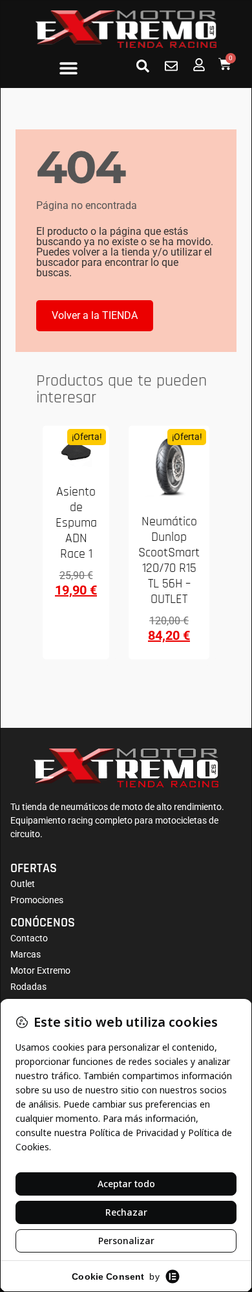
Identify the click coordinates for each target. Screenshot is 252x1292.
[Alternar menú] (68, 68)
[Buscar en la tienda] (142, 66)
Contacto (29, 938)
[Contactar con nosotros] (171, 66)
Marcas (25, 954)
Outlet (22, 884)
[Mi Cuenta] (199, 64)
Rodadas (28, 986)
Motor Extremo (40, 970)
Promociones (36, 900)
